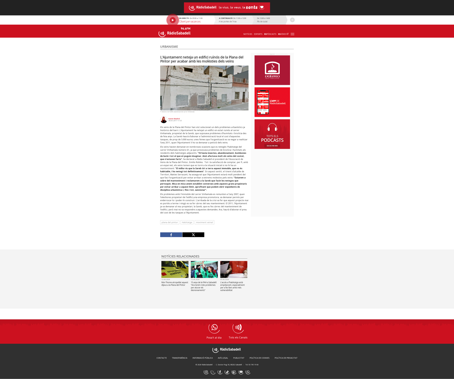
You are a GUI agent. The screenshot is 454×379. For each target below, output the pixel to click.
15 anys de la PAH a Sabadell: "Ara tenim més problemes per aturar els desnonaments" (204, 286)
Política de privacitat (286, 358)
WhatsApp (248, 372)
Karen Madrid (174, 119)
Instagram (206, 372)
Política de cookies (259, 358)
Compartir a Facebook (171, 234)
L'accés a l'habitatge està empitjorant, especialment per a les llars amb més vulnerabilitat (232, 286)
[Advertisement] (272, 166)
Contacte (162, 358)
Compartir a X (193, 234)
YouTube (241, 372)
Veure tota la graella (292, 20)
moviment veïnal (204, 222)
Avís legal (223, 358)
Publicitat (238, 358)
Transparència (179, 358)
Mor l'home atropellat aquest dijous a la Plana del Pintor (174, 283)
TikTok (227, 372)
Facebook (220, 372)
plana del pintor (170, 222)
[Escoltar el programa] (186, 20)
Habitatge (187, 222)
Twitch (234, 372)
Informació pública (202, 358)
